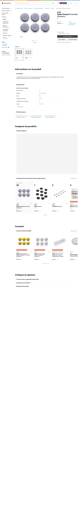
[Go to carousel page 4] (46, 163)
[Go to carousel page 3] (45, 163)
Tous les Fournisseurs (49, 117)
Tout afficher (73, 131)
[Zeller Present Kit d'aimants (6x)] (24, 147)
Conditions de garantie (36, 117)
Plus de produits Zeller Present (72, 23)
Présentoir (5, 33)
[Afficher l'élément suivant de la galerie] (54, 25)
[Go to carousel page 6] (48, 163)
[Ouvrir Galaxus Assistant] (68, 3)
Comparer (63, 39)
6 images (34, 42)
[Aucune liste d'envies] (74, 3)
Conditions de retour (20, 117)
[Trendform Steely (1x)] (60, 187)
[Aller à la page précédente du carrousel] (17, 147)
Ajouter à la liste (73, 39)
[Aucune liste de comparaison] (71, 3)
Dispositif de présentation (5, 22)
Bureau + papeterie (6, 10)
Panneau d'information (5, 26)
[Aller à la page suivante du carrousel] (75, 147)
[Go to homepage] (6, 3)
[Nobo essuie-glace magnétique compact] (60, 237)
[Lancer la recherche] (16, 3)
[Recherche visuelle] (53, 3)
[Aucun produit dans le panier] (77, 3)
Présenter (4, 17)
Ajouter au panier (68, 36)
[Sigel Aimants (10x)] (42, 187)
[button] (67, 32)
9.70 (59, 12)
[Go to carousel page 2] (44, 163)
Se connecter (63, 3)
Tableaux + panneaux (7, 35)
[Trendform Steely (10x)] (60, 147)
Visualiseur (5, 38)
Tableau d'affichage (6, 54)
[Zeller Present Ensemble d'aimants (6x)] (24, 237)
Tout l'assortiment (6, 8)
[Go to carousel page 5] (47, 163)
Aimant (4, 19)
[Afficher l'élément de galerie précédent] (15, 25)
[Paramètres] (58, 3)
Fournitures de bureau (5, 14)
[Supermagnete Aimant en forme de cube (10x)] (42, 147)
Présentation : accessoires (6, 30)
